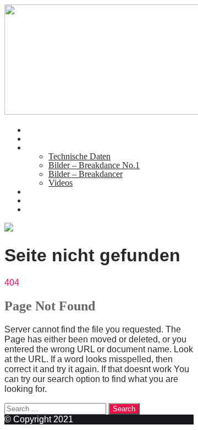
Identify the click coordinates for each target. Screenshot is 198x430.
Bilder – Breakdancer (85, 174)
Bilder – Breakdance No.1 (94, 165)
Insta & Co (45, 209)
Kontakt (40, 191)
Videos (60, 182)
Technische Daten (79, 156)
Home (37, 130)
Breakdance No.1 (56, 147)
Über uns (42, 138)
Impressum (45, 200)
